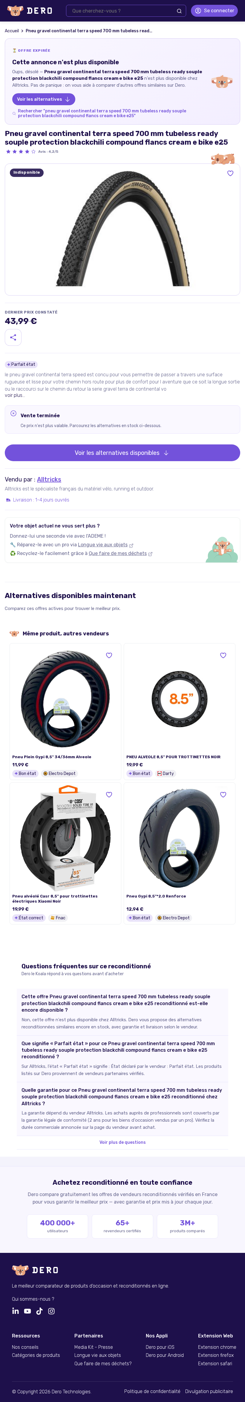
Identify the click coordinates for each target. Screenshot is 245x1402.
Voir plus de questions (122, 1142)
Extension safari (215, 1363)
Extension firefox (216, 1355)
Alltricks (49, 479)
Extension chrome (217, 1347)
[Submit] (179, 11)
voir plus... (15, 395)
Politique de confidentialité (152, 1391)
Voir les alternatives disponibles (117, 452)
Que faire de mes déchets (118, 553)
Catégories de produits (36, 1355)
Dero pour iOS (160, 1347)
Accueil (12, 30)
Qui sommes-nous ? (33, 1299)
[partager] (13, 337)
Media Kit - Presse (93, 1347)
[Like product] (230, 173)
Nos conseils (25, 1347)
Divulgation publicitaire (209, 1391)
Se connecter (219, 10)
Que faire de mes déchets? (102, 1363)
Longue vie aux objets (103, 545)
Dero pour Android (165, 1355)
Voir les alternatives (39, 99)
